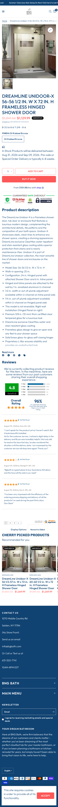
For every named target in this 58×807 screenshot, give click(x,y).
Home (4, 21)
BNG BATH (10, 683)
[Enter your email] (53, 712)
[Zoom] (50, 30)
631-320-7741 (9, 660)
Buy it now (29, 179)
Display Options (19, 529)
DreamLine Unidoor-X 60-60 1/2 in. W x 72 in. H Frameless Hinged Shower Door (43, 583)
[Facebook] (3, 355)
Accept (45, 795)
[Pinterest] (14, 355)
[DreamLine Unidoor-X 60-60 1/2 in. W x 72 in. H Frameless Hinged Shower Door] (43, 559)
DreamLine (7, 575)
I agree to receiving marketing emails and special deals (29, 719)
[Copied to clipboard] (25, 355)
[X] (9, 355)
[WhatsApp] (19, 355)
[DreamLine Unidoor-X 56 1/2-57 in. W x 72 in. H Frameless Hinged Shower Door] (15, 559)
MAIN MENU (12, 693)
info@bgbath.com (11, 646)
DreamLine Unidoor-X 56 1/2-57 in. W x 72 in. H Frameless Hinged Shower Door (15, 583)
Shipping (5, 121)
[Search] (50, 11)
